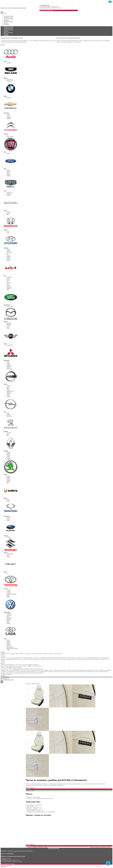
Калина (9, 644)
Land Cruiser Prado (11, 594)
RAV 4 (8, 597)
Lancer (8, 364)
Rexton (8, 520)
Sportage (9, 286)
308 (8, 434)
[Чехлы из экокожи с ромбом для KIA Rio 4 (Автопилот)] (37, 707)
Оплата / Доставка (8, 18)
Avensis (9, 590)
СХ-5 (8, 327)
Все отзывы (4, 678)
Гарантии (6, 20)
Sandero (9, 459)
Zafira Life (9, 416)
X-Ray (8, 649)
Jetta (8, 616)
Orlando (9, 118)
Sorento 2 (9, 288)
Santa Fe (9, 256)
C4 (7, 135)
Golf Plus (9, 617)
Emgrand (9, 195)
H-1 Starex (9, 252)
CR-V (8, 232)
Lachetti (9, 117)
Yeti (8, 482)
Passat (8, 620)
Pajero (8, 367)
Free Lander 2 (10, 306)
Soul (8, 289)
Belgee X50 (10, 79)
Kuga (8, 172)
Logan (8, 457)
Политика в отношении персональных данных (13, 856)
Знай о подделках (8, 21)
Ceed (8, 278)
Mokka (8, 414)
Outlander (9, 366)
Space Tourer (10, 136)
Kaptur (8, 456)
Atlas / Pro (9, 192)
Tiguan (8, 623)
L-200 (8, 363)
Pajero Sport (10, 368)
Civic (8, 231)
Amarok (9, 613)
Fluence (9, 455)
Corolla (8, 592)
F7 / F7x (9, 211)
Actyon (8, 517)
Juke (8, 387)
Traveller (9, 432)
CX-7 (8, 328)
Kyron (8, 519)
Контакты (6, 24)
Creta (8, 249)
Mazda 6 (9, 324)
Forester (9, 537)
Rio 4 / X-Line (35, 683)
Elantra (8, 250)
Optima (8, 282)
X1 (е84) (9, 97)
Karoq (8, 478)
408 (8, 435)
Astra (8, 413)
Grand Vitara (10, 553)
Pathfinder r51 (10, 391)
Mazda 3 (9, 323)
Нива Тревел (10, 647)
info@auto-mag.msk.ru (53, 848)
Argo (8, 499)
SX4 (8, 555)
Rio (8, 284)
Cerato (8, 279)
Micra (8, 388)
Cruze (8, 115)
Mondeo (9, 174)
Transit (8, 175)
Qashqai (9, 392)
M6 (7, 214)
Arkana (8, 452)
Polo (8, 622)
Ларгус (8, 645)
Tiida (8, 395)
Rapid (8, 481)
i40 (7, 253)
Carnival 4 (9, 277)
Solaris (8, 257)
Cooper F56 (10, 345)
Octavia (9, 480)
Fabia (8, 475)
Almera (8, 385)
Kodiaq (8, 477)
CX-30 (8, 325)
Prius (8, 595)
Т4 (7, 573)
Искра (8, 642)
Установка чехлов (8, 17)
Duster (8, 453)
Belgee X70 (10, 81)
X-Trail (8, 396)
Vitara (8, 556)
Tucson (8, 260)
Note (8, 389)
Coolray (9, 193)
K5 (7, 281)
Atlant (8, 500)
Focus (8, 170)
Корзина (3, 866)
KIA (27, 683)
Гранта (8, 641)
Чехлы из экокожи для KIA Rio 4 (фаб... (37, 847)
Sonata (8, 259)
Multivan (9, 619)
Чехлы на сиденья (8, 16)
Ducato (8, 153)
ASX (8, 362)
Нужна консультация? (6, 865)
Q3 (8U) (9, 62)
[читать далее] (10, 659)
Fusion (8, 171)
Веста (8, 640)
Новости (6, 23)
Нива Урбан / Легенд (12, 648)
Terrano (9, 393)
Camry (8, 591)
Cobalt (8, 114)
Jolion (8, 213)
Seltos (8, 285)
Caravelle (9, 615)
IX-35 (8, 254)
